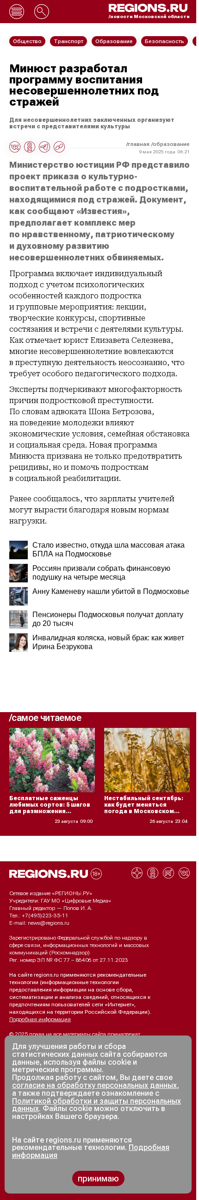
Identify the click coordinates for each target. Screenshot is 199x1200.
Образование (171, 144)
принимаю (98, 1178)
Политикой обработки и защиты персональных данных (96, 1105)
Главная (138, 144)
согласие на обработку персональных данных (94, 1085)
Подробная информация (40, 1019)
